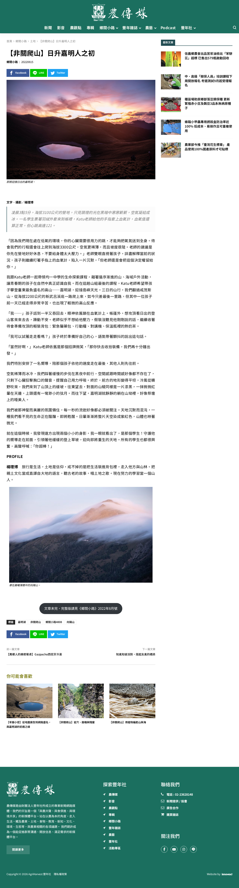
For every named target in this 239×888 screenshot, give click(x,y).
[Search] (234, 28)
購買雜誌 (173, 815)
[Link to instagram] (183, 849)
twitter (61, 72)
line (41, 72)
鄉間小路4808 (54, 622)
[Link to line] (193, 849)
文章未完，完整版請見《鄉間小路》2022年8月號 (80, 608)
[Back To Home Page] (42, 789)
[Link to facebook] (164, 849)
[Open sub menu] (117, 27)
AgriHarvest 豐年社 (39, 874)
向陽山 (71, 622)
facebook (21, 72)
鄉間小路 (12, 62)
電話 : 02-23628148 (180, 794)
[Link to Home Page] (119, 11)
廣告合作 (173, 808)
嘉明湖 (22, 622)
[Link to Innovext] (227, 874)
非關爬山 (35, 622)
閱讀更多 (18, 850)
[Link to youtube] (174, 849)
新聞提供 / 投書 (177, 801)
